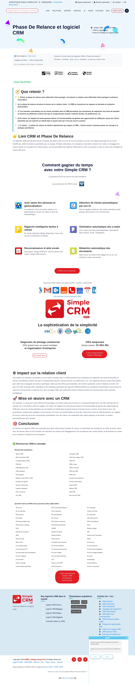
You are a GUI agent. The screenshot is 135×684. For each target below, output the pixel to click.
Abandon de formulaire (22, 532)
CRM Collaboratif (108, 606)
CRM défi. (18, 464)
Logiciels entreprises (21, 488)
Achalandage (90, 559)
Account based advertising (59, 549)
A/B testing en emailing (22, 525)
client (27, 403)
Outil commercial (20, 492)
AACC (89, 525)
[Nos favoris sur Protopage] (85, 659)
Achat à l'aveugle (20, 563)
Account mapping (21, 556)
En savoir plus (39, 355)
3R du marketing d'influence (59, 507)
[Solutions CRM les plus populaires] (73, 74)
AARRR (53, 528)
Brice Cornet (48, 667)
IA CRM (84, 602)
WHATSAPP (13, 5)
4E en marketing (56, 511)
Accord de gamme (92, 545)
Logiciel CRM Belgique (54, 609)
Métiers (67, 11)
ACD (52, 559)
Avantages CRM (74, 454)
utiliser (78, 406)
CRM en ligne (73, 464)
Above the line (55, 539)
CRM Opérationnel (109, 611)
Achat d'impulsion (56, 566)
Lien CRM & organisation (78, 607)
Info (108, 11)
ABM (17, 535)
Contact (118, 2)
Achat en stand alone (93, 566)
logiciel (31, 606)
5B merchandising (56, 514)
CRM (47, 11)
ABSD (89, 539)
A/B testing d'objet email (23, 521)
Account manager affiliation (95, 552)
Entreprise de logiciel (22, 481)
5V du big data (91, 514)
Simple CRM (98, 28)
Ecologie (99, 11)
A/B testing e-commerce (58, 521)
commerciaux (104, 212)
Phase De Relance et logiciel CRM (105, 33)
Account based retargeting (94, 549)
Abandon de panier (56, 532)
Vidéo (47, 662)
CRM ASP (72, 461)
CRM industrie (107, 601)
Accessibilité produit (21, 545)
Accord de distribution (57, 545)
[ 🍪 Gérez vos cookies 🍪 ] (67, 678)
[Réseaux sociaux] (127, 11)
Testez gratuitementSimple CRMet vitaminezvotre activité (67, 577)
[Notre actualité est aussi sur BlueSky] (74, 659)
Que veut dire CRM (74, 495)
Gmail (92, 233)
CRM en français (74, 467)
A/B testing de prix (92, 518)
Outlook (86, 233)
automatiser (104, 387)
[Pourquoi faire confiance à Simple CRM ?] (59, 74)
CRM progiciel (20, 474)
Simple (36, 252)
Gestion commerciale (22, 485)
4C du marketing (20, 511)
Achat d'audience (92, 563)
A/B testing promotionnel (58, 525)
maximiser (48, 431)
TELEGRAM (58, 2)
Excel (86, 255)
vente (68, 406)
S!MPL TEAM (58, 667)
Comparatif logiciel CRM (23, 461)
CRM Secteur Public (109, 632)
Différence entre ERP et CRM (24, 478)
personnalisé (90, 403)
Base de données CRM (22, 457)
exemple (19, 403)
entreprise (82, 177)
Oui (95, 657)
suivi (41, 390)
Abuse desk (19, 542)
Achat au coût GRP (57, 563)
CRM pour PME (73, 471)
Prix (42, 662)
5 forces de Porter (92, 511)
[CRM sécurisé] (87, 74)
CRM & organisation (100, 30)
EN (125, 2)
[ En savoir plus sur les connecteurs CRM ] (67, 296)
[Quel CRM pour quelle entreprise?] (46, 74)
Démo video (117, 11)
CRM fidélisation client (22, 467)
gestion (28, 387)
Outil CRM (72, 492)
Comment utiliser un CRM (55, 621)
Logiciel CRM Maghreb (54, 617)
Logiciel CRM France (53, 605)
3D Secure (19, 507)
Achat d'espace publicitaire (23, 566)
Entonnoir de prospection (76, 478)
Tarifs (90, 11)
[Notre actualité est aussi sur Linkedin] (79, 659)
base (105, 378)
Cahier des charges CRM (76, 457)
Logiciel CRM (110, 28)
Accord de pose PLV (21, 549)
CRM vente (72, 474)
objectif (97, 141)
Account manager (56, 552)
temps (65, 403)
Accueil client (19, 559)
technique (44, 236)
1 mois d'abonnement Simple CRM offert (94, 354)
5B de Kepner (20, 514)
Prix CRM (18, 495)
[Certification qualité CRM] (67, 331)
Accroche (90, 556)
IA (84, 11)
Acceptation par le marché (58, 542)
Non (107, 657)
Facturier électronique (75, 481)
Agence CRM (19, 454)
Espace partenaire (84, 2)
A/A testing (19, 518)
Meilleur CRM (73, 488)
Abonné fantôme (56, 535)
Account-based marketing (58, 556)
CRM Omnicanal (108, 604)
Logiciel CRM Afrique (53, 613)
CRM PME (28, 662)
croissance (20, 434)
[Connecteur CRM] (67, 290)
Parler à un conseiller (67, 271)
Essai (53, 662)
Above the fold (20, 539)
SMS (57, 390)
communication (98, 390)
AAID (17, 528)
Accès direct (90, 542)
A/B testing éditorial (92, 521)
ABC (88, 532)
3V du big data (91, 507)
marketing (52, 387)
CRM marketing (20, 471)
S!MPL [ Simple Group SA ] (35, 659)
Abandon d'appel (91, 528)
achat (57, 381)
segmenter (96, 378)
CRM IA (36, 662)
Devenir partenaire (103, 2)
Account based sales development (25, 552)
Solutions (56, 11)
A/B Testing (54, 518)
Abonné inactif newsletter (94, 535)
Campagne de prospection (111, 609)
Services (77, 11)
